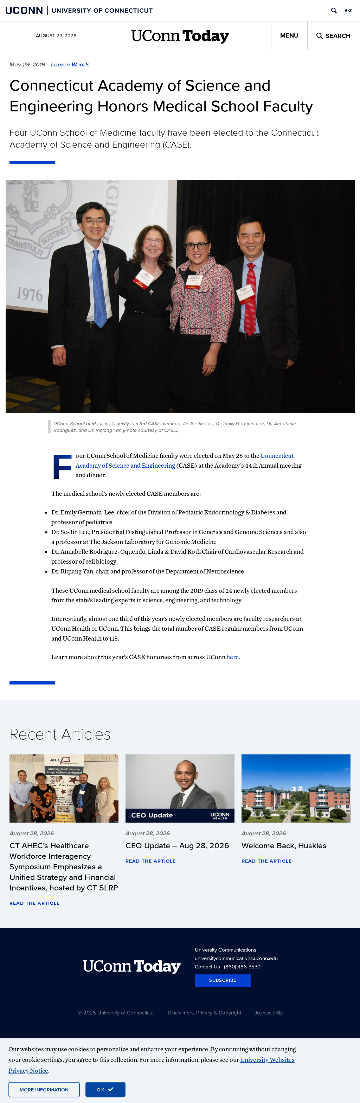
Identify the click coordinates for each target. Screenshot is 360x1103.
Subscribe (223, 980)
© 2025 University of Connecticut (116, 1012)
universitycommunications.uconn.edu (236, 958)
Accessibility (269, 1012)
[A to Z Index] (348, 10)
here (232, 657)
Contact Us (207, 966)
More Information (44, 1089)
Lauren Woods (70, 64)
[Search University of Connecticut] (334, 10)
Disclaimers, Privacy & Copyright (204, 1012)
